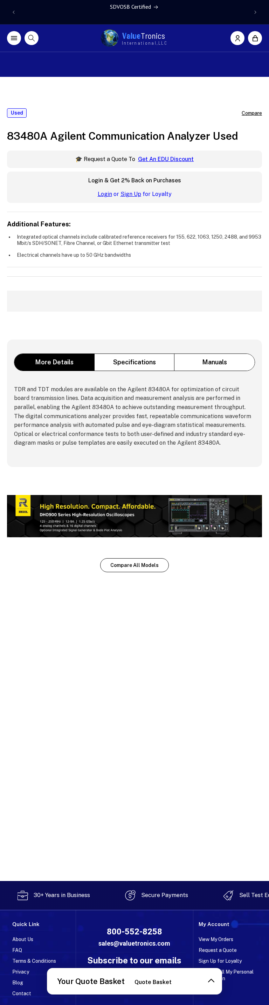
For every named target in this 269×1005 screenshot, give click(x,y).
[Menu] (14, 38)
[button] (255, 38)
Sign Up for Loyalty (220, 961)
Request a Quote (218, 950)
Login (105, 194)
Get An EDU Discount (166, 159)
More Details (54, 362)
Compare (252, 113)
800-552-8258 (134, 931)
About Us (22, 939)
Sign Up (130, 194)
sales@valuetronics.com (134, 943)
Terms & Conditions (34, 961)
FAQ (17, 950)
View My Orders (216, 939)
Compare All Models (134, 565)
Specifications (134, 362)
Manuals (214, 362)
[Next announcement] (255, 12)
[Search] (32, 38)
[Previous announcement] (13, 12)
